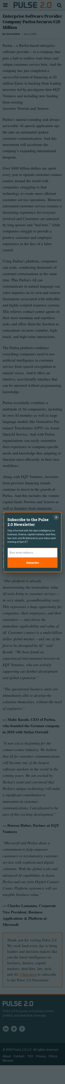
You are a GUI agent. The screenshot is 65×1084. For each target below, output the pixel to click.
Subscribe (32, 562)
